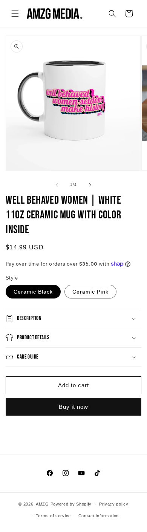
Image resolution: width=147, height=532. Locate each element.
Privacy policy (114, 504)
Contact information (98, 515)
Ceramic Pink (90, 292)
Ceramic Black (33, 292)
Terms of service (53, 515)
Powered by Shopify (71, 504)
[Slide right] (90, 184)
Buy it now (73, 407)
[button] (15, 13)
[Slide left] (57, 184)
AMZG (42, 504)
